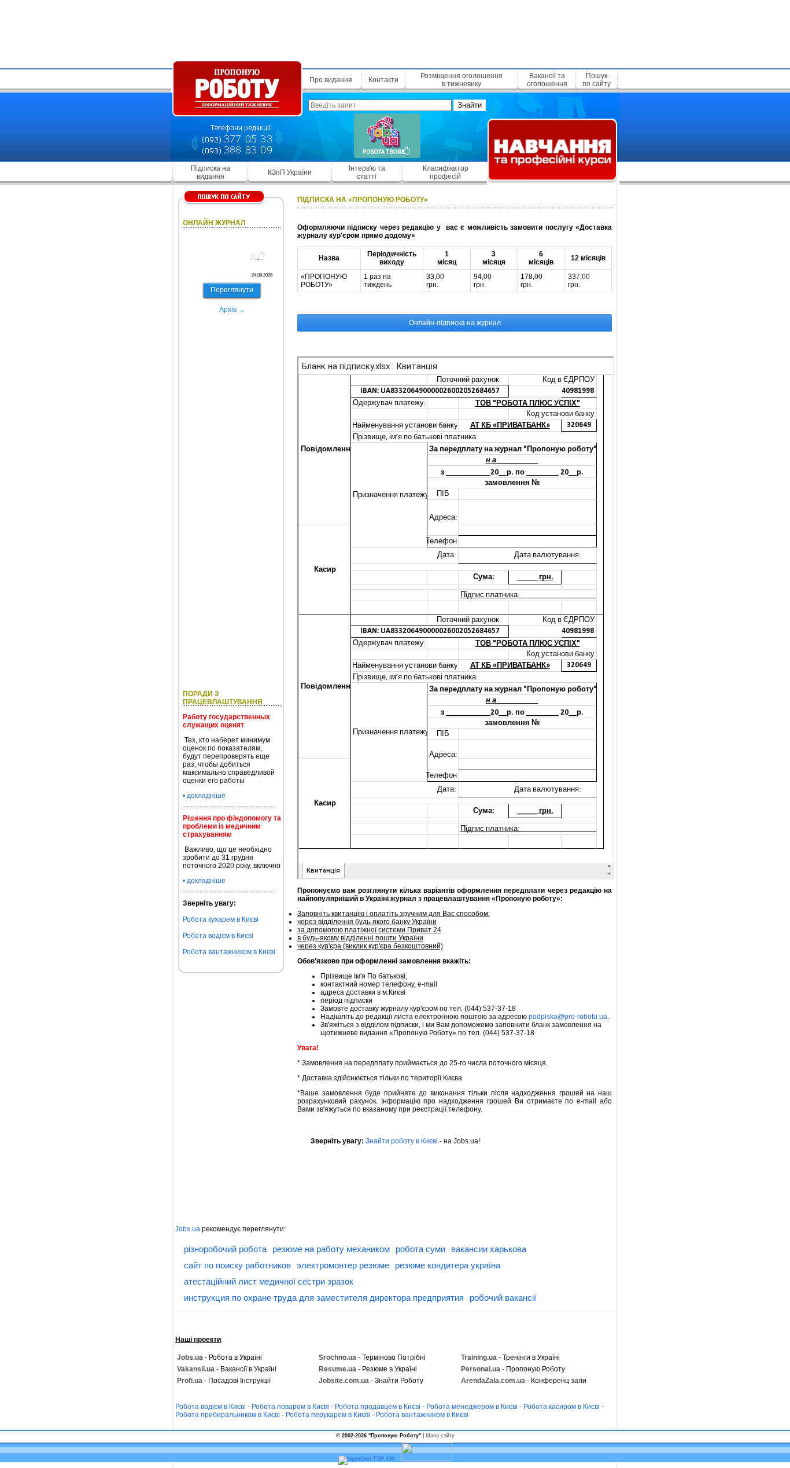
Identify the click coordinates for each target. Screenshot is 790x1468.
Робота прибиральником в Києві (227, 1415)
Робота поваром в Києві (290, 1407)
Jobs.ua (187, 1229)
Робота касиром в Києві (561, 1407)
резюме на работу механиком (331, 1249)
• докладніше (204, 796)
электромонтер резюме (343, 1265)
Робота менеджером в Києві (472, 1407)
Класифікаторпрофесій (445, 172)
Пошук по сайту (596, 80)
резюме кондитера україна (447, 1265)
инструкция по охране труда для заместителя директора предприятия (324, 1298)
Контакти (383, 80)
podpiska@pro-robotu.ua (568, 1017)
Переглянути (232, 290)
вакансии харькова (488, 1249)
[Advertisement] (395, 32)
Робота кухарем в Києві (221, 919)
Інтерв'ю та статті (367, 172)
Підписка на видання (210, 172)
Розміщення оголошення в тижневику (461, 80)
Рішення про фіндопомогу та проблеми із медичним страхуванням (232, 826)
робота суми (420, 1249)
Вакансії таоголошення (547, 80)
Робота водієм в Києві (218, 936)
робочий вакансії (503, 1298)
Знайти (469, 105)
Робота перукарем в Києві (328, 1415)
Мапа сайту (440, 1435)
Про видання (330, 80)
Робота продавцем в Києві (377, 1407)
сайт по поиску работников (237, 1265)
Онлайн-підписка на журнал (455, 323)
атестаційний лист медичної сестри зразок (268, 1281)
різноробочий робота (225, 1249)
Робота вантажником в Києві (229, 952)
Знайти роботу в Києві (402, 1141)
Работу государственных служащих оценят (226, 721)
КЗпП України (290, 172)
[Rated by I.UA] (426, 1459)
